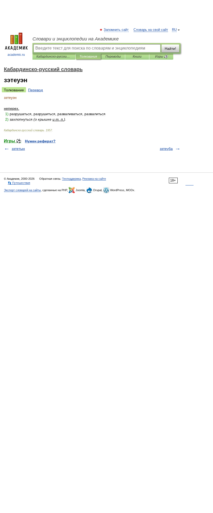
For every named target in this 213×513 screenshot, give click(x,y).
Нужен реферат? (40, 141)
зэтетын (18, 149)
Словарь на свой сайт (151, 30)
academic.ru (16, 55)
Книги (137, 56)
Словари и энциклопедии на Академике (75, 38)
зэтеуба (166, 149)
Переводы (113, 56)
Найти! (170, 48)
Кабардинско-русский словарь (53, 56)
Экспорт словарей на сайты (22, 190)
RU (174, 30)
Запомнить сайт (116, 30)
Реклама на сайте (94, 178)
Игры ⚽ (161, 56)
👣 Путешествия (19, 182)
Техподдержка (71, 178)
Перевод (35, 90)
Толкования (88, 56)
